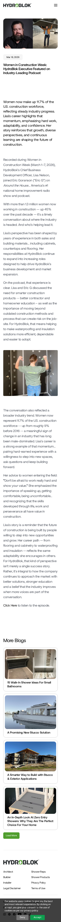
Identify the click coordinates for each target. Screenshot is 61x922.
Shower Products (40, 877)
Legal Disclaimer (12, 888)
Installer (7, 882)
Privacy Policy (38, 882)
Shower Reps (38, 871)
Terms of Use (38, 888)
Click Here (10, 605)
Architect (8, 871)
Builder (7, 877)
